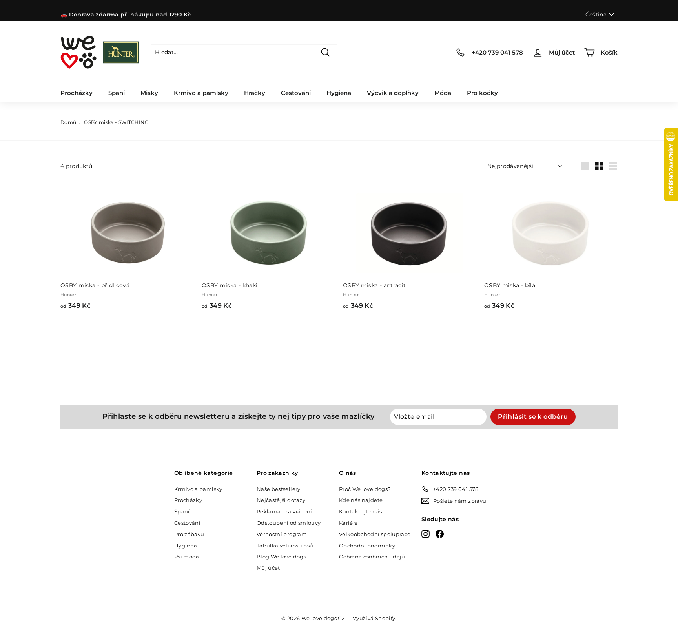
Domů (68, 122)
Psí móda (186, 556)
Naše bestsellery (279, 489)
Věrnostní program (282, 534)
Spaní (116, 93)
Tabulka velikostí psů (285, 545)
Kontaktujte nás (360, 511)
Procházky (76, 93)
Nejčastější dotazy (281, 500)
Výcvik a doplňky (393, 93)
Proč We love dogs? (364, 489)
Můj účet (268, 568)
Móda (442, 93)
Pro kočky (482, 93)
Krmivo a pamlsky (201, 93)
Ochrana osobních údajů (372, 556)
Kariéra (348, 523)
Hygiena (338, 93)
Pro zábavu (189, 534)
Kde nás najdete (361, 500)
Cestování (296, 93)
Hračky (254, 93)
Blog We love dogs (281, 556)
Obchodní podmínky (367, 545)
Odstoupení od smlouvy (289, 523)
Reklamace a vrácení (284, 511)
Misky (149, 93)
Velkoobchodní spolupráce (374, 534)
